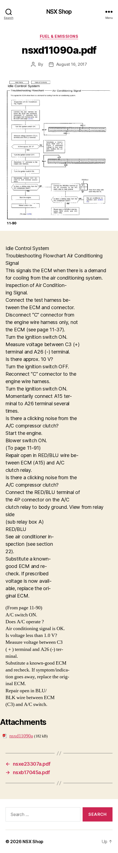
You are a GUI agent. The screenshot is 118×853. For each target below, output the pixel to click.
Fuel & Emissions (59, 36)
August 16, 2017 (71, 64)
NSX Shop (59, 12)
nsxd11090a (21, 736)
